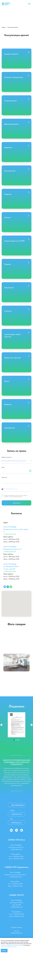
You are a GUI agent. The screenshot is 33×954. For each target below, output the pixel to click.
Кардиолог (8, 147)
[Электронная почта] (4, 586)
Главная (3, 27)
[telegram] (8, 586)
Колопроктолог (10, 171)
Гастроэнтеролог (10, 101)
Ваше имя (4, 477)
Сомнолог (8, 311)
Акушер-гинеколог (11, 54)
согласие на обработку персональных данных (11, 945)
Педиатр (7, 264)
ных (26, 495)
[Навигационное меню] (29, 3)
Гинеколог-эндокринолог (13, 77)
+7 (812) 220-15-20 (9, 534)
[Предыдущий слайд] (1, 725)
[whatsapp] (11, 586)
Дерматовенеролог (11, 124)
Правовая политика (16, 927)
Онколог (7, 217)
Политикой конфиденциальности (8, 946)
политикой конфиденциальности (16, 496)
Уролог (6, 381)
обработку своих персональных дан (17, 495)
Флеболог (8, 404)
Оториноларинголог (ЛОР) (14, 241)
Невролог (8, 194)
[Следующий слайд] (28, 663)
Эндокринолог (9, 428)
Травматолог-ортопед (12, 358)
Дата (3, 467)
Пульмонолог (9, 288)
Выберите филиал (6, 457)
